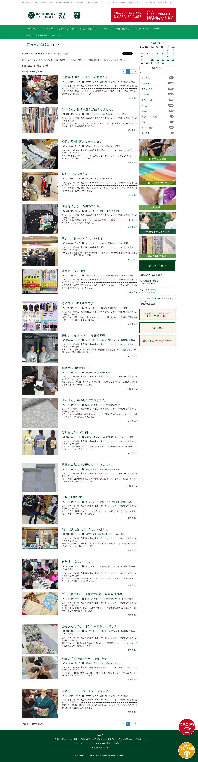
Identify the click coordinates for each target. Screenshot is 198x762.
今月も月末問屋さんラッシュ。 (82, 141)
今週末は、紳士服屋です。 (79, 303)
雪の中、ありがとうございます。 (84, 238)
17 (173, 56)
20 (152, 59)
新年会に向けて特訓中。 (77, 432)
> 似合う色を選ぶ (103, 743)
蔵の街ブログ (106, 28)
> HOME (99, 735)
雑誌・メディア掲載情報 (36, 35)
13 (152, 56)
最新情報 (156, 28)
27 (152, 62)
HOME (25, 53)
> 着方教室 (97, 739)
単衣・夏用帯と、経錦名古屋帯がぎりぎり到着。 (93, 594)
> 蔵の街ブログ (140, 739)
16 (168, 56)
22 (163, 59)
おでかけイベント (141, 28)
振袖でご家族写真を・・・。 (80, 174)
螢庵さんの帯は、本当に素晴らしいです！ (89, 626)
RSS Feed (158, 68)
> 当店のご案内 (59, 739)
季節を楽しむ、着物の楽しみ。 (82, 206)
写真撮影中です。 (73, 497)
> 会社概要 (72, 739)
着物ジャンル (113, 81)
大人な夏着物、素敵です (149, 280)
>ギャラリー (120, 743)
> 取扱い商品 (85, 739)
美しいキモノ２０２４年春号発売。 (85, 335)
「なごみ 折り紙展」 (148, 289)
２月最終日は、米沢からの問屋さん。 (86, 77)
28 (158, 62)
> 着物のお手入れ (124, 739)
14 (158, 56)
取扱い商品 (48, 28)
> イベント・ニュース (84, 743)
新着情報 (124, 81)
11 (142, 56)
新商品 (132, 81)
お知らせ (103, 81)
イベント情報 (120, 113)
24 (173, 59)
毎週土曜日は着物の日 (76, 368)
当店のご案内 (32, 28)
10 (173, 53)
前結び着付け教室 (87, 28)
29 (163, 62)
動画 (143, 122)
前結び (109, 178)
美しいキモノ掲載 (149, 116)
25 (142, 62)
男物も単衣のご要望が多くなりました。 (88, 465)
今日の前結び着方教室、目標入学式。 (86, 658)
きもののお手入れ (66, 28)
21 (158, 59)
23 (168, 59)
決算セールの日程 (73, 271)
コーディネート (91, 81)
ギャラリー (55, 35)
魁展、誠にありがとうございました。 (87, 529)
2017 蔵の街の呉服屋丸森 (96, 755)
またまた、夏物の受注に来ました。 (85, 400)
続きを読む (132, 97)
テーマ (142, 73)
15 (163, 56)
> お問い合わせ (98, 747)
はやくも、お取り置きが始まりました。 (88, 109)
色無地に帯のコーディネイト (81, 561)
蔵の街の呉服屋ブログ (40, 53)
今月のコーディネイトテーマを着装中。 (88, 691)
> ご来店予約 (109, 739)
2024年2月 (157, 42)
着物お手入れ (126, 501)
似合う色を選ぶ (122, 28)
